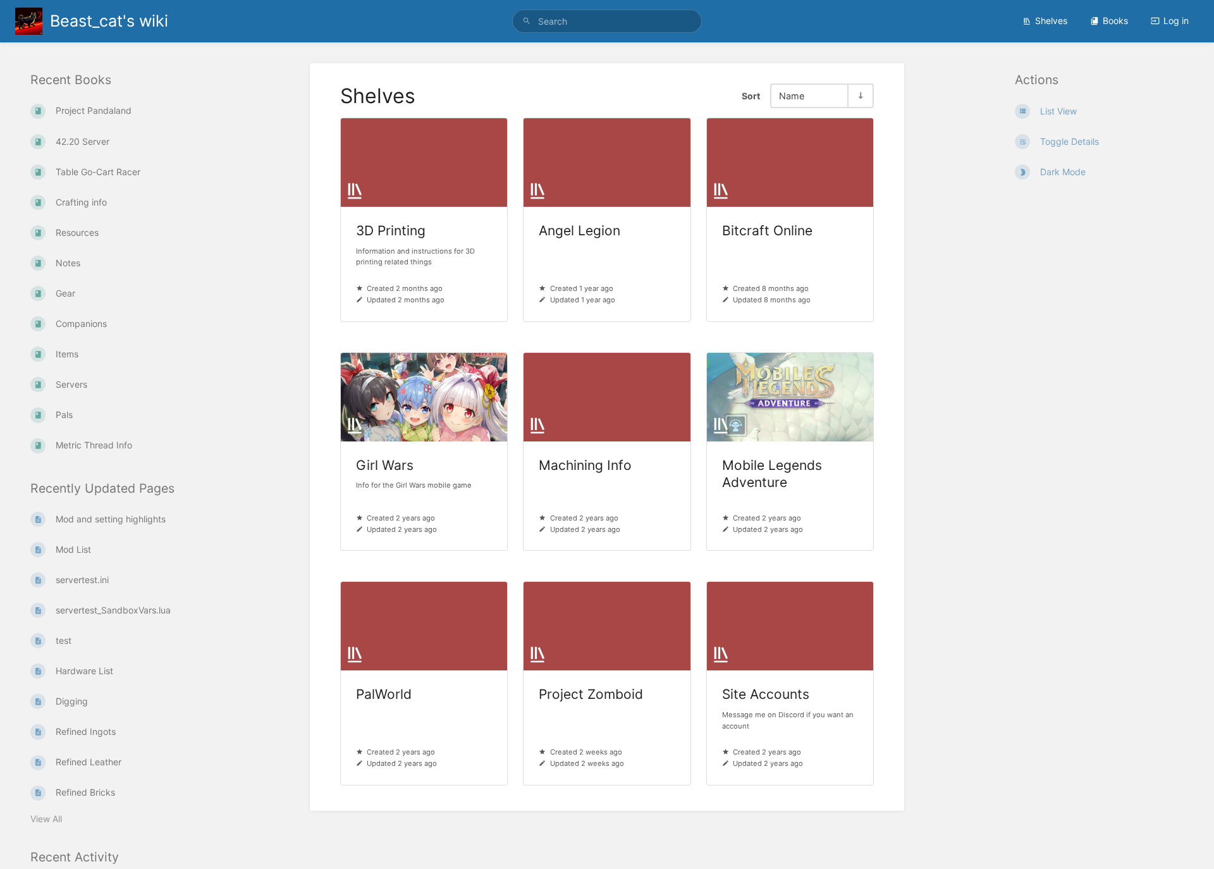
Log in (1176, 20)
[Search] (526, 21)
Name (791, 95)
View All (46, 818)
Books (1115, 20)
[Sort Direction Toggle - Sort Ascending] (860, 96)
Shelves (1051, 20)
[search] (607, 21)
